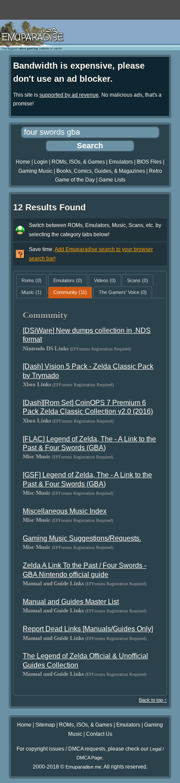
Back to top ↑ (153, 700)
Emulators (121, 162)
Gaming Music (35, 171)
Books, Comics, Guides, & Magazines (100, 171)
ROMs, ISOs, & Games (78, 162)
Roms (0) (31, 280)
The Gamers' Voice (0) (123, 292)
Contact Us (99, 734)
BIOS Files (149, 162)
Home (23, 162)
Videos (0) (105, 280)
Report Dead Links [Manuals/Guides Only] (88, 629)
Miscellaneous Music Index (65, 511)
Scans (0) (137, 280)
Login (41, 162)
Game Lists (112, 180)
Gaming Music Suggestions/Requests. (82, 538)
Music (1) (31, 292)
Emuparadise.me (83, 766)
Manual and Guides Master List (71, 601)
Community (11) (70, 292)
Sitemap (45, 725)
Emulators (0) (67, 280)
